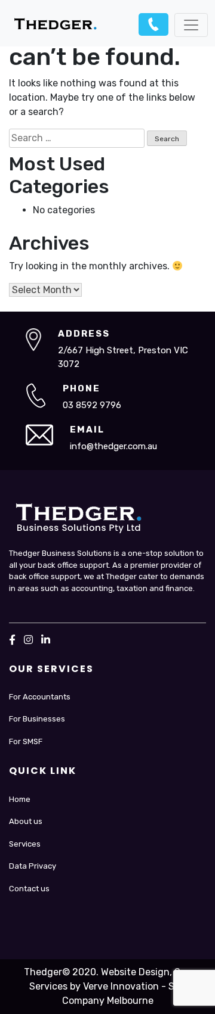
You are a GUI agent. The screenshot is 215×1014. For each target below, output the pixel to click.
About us (25, 821)
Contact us (29, 888)
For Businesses (37, 718)
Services (25, 843)
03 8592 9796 (153, 24)
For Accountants (39, 696)
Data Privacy (32, 865)
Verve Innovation (121, 986)
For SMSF (25, 741)
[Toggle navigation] (191, 25)
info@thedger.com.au (113, 446)
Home (19, 799)
